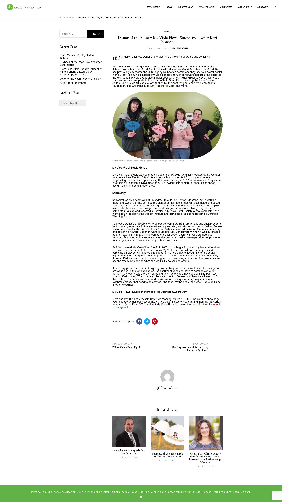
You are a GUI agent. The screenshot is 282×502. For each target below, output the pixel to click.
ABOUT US (243, 7)
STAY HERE (152, 7)
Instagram (121, 307)
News (167, 31)
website (197, 304)
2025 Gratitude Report (72, 82)
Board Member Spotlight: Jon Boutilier (129, 452)
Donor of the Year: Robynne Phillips (80, 78)
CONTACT (262, 7)
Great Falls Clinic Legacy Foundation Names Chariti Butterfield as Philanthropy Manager (205, 458)
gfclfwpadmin (180, 48)
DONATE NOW (185, 7)
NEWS (170, 7)
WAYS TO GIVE (206, 7)
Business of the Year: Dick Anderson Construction (167, 455)
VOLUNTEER (226, 7)
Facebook (214, 304)
